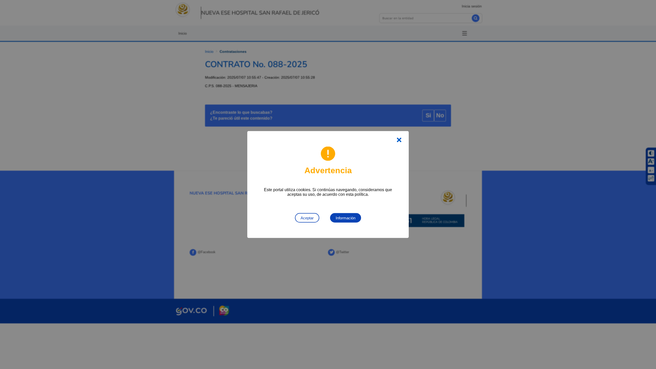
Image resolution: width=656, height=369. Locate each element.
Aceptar (307, 218)
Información (345, 218)
